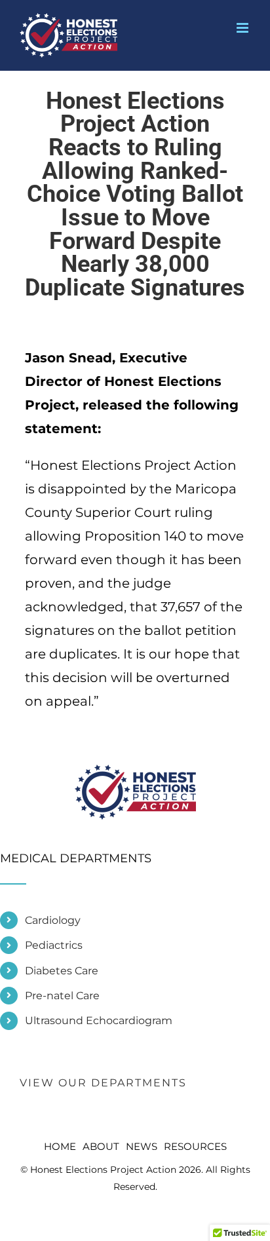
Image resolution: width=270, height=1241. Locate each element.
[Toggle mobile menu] (243, 28)
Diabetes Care (61, 970)
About (101, 1146)
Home (60, 1146)
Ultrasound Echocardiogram (98, 1020)
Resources (195, 1146)
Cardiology (53, 920)
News (141, 1146)
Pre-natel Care (62, 995)
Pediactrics (54, 945)
